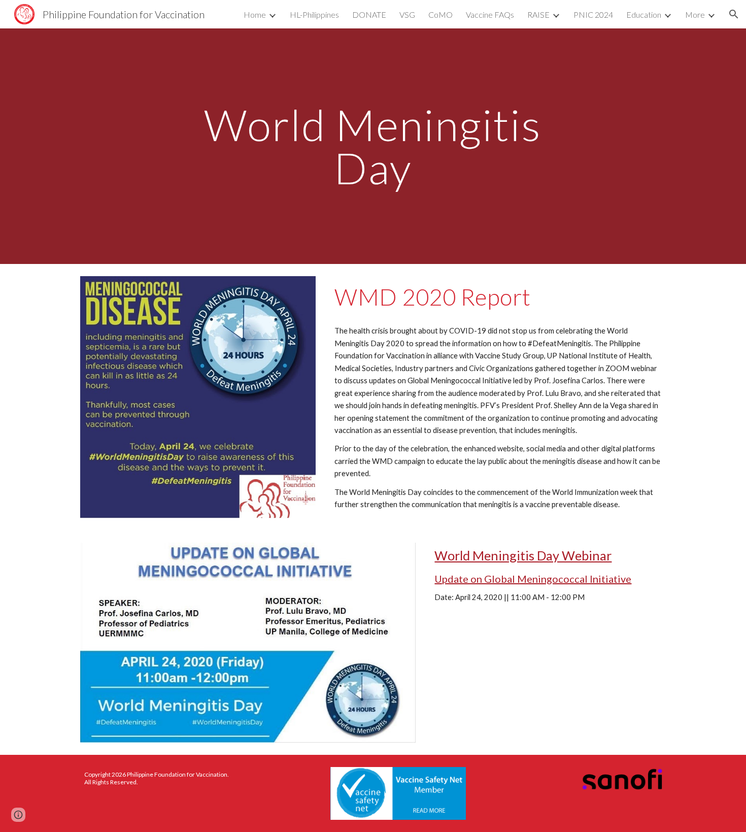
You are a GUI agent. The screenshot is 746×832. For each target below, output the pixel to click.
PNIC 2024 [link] (593, 14)
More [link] (695, 14)
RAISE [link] (538, 14)
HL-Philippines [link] (314, 14)
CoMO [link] (440, 14)
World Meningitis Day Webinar (523, 555)
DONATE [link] (369, 14)
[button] (734, 14)
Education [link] (643, 14)
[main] (373, 146)
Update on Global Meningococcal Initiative (532, 579)
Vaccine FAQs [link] (490, 14)
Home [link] (255, 14)
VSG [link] (407, 14)
